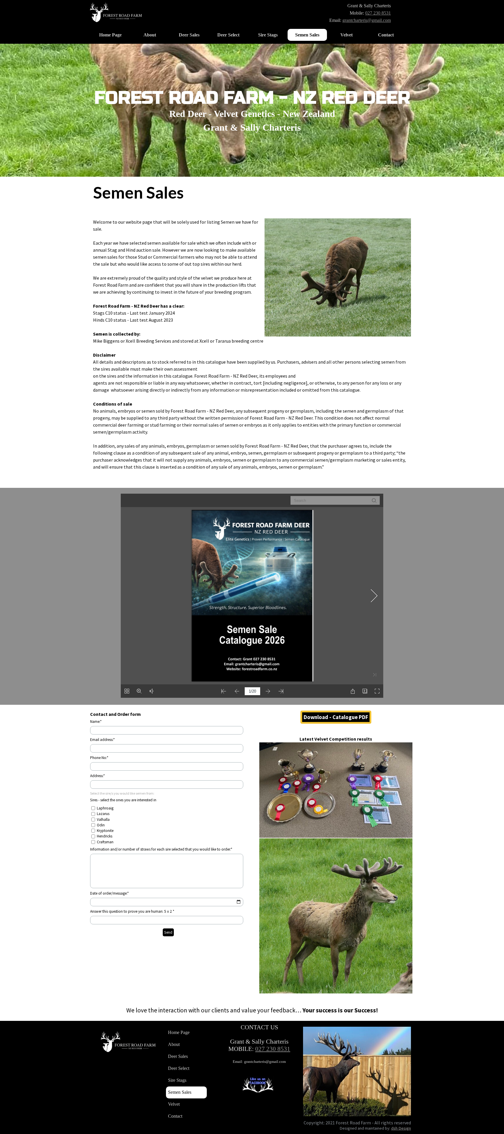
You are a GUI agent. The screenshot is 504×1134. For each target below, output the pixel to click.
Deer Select (228, 34)
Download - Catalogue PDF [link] (336, 717)
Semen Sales (307, 34)
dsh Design (401, 1128)
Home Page (110, 34)
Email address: (102, 739)
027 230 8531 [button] (378, 12)
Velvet (346, 34)
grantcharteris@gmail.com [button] (366, 20)
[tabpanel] (339, 13)
